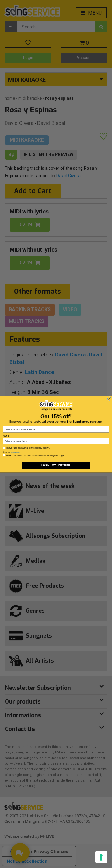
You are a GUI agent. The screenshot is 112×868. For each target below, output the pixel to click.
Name (6, 435)
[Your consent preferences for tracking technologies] (101, 857)
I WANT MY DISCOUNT (56, 465)
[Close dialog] (109, 398)
